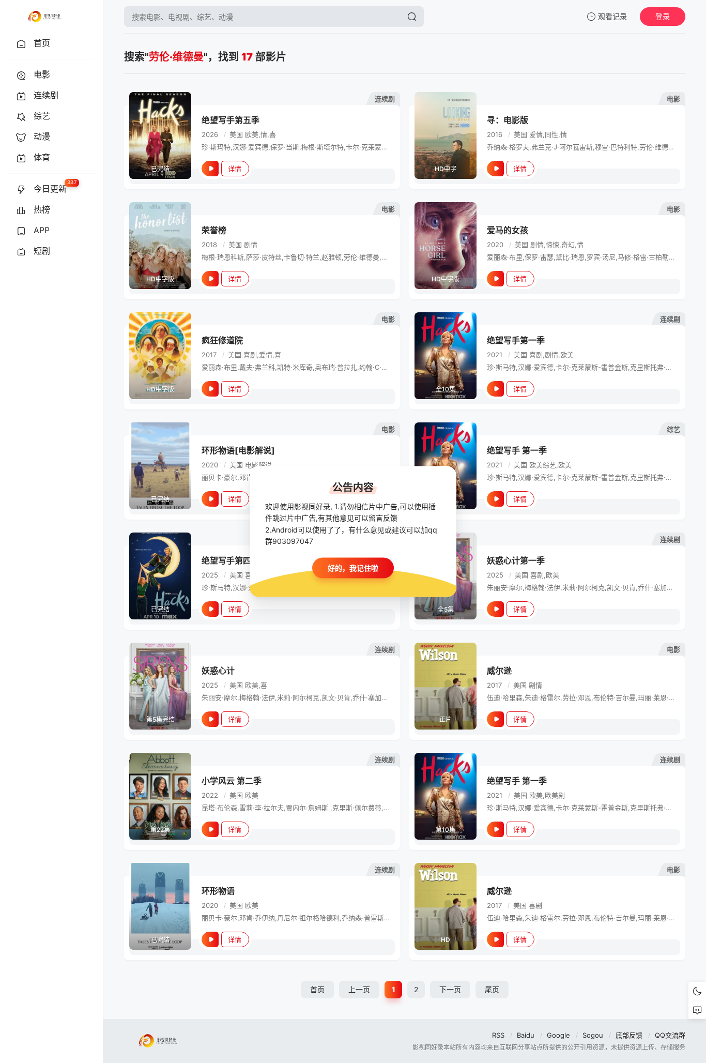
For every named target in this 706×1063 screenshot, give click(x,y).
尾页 (492, 989)
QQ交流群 (670, 1035)
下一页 (450, 989)
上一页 (359, 989)
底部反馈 (629, 1035)
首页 (317, 989)
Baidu (525, 1035)
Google (558, 1035)
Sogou (592, 1035)
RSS (498, 1035)
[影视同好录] (44, 16)
